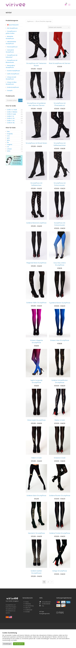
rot (8, 146)
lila (8, 142)
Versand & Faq (29, 606)
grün (8, 138)
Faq (43, 606)
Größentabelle (46, 604)
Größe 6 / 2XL (11, 118)
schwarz (9, 149)
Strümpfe (9, 90)
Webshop (28, 604)
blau (8, 131)
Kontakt (27, 612)
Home (27, 602)
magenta (9, 144)
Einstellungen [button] (7, 644)
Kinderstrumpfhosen (13, 87)
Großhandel (28, 610)
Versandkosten (46, 602)
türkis (8, 151)
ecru (8, 136)
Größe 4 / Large (11, 114)
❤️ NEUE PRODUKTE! (13, 25)
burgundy (10, 133)
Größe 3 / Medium (12, 112)
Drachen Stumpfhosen (13, 70)
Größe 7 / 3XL (11, 120)
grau (8, 140)
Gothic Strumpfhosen (13, 74)
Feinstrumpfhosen (12, 47)
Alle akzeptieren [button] (18, 644)
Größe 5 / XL (10, 116)
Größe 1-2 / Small (12, 109)
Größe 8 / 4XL (11, 122)
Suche (20, 100)
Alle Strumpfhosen (12, 28)
